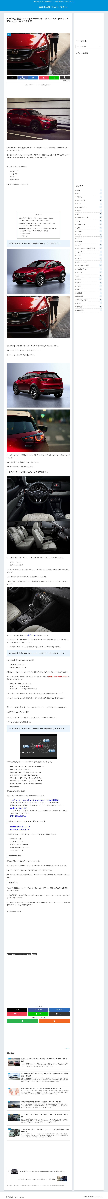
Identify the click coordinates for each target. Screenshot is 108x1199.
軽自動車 (88, 307)
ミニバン (88, 259)
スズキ (88, 214)
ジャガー (88, 211)
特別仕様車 (88, 296)
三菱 (88, 276)
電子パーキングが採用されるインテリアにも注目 (36, 220)
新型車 (88, 286)
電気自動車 (88, 310)
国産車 (34, 954)
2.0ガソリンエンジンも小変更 (31, 225)
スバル (88, 221)
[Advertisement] (38, 27)
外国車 (88, 283)
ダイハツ (88, 231)
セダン (88, 228)
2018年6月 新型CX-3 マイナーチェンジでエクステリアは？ (37, 218)
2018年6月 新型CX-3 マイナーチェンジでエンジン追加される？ (38, 223)
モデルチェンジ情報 (88, 265)
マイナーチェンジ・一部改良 (19, 954)
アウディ (88, 197)
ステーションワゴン (88, 217)
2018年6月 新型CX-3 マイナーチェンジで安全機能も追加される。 (39, 228)
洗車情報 (88, 293)
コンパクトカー (88, 207)
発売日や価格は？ (27, 233)
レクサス (88, 272)
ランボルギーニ (88, 269)
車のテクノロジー (88, 300)
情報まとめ (25, 236)
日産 (88, 289)
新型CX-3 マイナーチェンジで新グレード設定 (35, 231)
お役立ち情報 (88, 200)
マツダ (29, 954)
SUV (9, 954)
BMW (88, 190)
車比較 (88, 303)
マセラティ (88, 252)
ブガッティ (88, 238)
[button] (65, 77)
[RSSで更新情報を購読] (54, 1021)
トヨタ (88, 235)
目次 (36, 214)
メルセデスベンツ (88, 262)
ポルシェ (88, 241)
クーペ (88, 204)
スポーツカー (88, 224)
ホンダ (88, 245)
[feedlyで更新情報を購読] (22, 1021)
